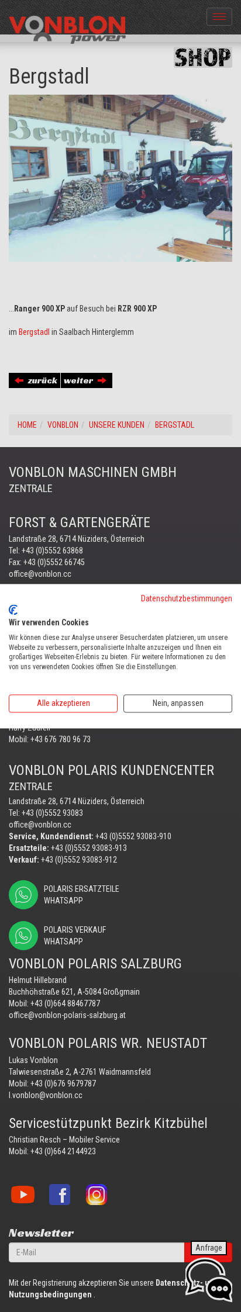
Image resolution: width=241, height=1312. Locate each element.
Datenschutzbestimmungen (186, 598)
